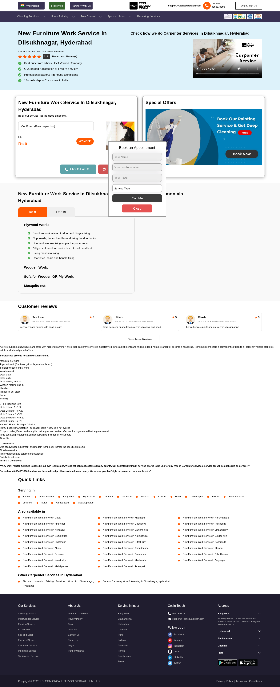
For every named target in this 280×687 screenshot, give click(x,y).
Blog (70, 624)
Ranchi (26, 496)
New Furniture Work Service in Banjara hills (125, 530)
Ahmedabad (62, 502)
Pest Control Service (28, 619)
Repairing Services (148, 16)
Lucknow (27, 502)
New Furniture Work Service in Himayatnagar (206, 517)
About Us (73, 640)
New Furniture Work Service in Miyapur (203, 548)
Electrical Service (27, 640)
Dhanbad (127, 496)
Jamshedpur (196, 496)
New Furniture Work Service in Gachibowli (124, 523)
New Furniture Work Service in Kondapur (44, 530)
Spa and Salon (116, 16)
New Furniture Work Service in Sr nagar (43, 554)
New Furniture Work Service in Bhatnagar (44, 542)
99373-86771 (179, 613)
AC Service (24, 629)
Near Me (72, 629)
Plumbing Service (27, 651)
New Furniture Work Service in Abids (42, 548)
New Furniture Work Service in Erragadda (124, 554)
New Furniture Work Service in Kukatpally (44, 560)
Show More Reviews (140, 339)
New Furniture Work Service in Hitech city (124, 542)
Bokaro (215, 496)
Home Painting (60, 16)
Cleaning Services (28, 16)
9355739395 (218, 7)
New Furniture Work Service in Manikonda (124, 560)
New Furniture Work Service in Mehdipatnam (46, 566)
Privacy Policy (75, 619)
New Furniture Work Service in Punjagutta (204, 523)
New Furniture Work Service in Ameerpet (124, 566)
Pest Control (88, 16)
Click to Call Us (79, 169)
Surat (44, 502)
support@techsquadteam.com (184, 5)
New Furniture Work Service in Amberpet (44, 523)
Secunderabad (236, 496)
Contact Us (73, 635)
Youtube (177, 640)
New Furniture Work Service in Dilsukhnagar (206, 554)
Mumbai (145, 496)
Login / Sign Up (248, 5)
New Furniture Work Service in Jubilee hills (205, 536)
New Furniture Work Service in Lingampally (205, 530)
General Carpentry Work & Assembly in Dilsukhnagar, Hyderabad (136, 581)
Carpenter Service (27, 645)
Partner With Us (81, 5)
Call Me (137, 198)
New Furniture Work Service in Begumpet (204, 560)
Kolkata (162, 496)
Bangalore (68, 496)
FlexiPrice (57, 5)
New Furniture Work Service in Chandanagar (126, 548)
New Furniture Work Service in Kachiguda (204, 542)
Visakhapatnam (86, 502)
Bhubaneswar (46, 496)
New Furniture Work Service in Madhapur (124, 517)
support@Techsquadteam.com (188, 619)
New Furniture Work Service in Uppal (42, 517)
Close (137, 208)
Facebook (178, 634)
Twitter (177, 663)
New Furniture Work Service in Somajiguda (45, 536)
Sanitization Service (28, 656)
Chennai (108, 496)
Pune (178, 496)
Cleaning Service (27, 613)
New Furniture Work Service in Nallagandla (125, 536)
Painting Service (26, 624)
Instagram (178, 646)
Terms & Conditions (78, 613)
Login (71, 645)
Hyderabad (89, 496)
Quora (176, 651)
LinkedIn (178, 657)
